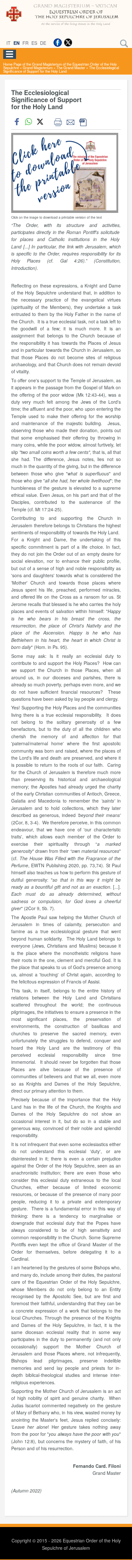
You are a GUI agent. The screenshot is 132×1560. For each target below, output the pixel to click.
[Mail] (70, 121)
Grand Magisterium (38, 67)
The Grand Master (70, 67)
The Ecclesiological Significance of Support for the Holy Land (61, 69)
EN (16, 43)
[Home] (66, 26)
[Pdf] (82, 121)
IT (8, 43)
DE (43, 43)
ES (34, 43)
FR (25, 43)
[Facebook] (58, 42)
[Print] (57, 121)
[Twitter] (68, 42)
